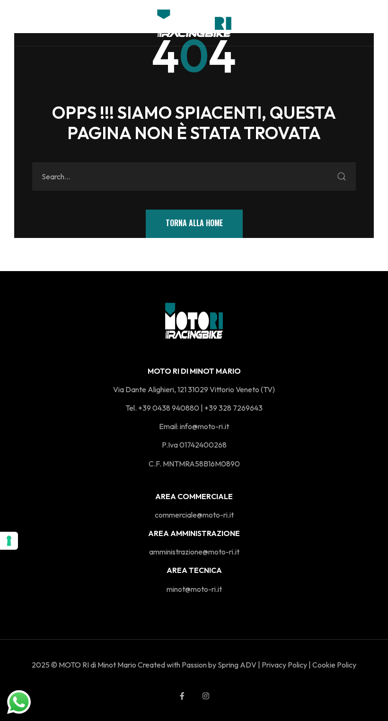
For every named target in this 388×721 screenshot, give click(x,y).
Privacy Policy (284, 664)
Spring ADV (237, 664)
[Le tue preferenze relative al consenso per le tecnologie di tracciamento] (9, 541)
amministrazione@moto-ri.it (194, 551)
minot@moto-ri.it (194, 589)
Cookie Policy (334, 664)
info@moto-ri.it (204, 426)
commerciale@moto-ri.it (194, 514)
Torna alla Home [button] (194, 223)
